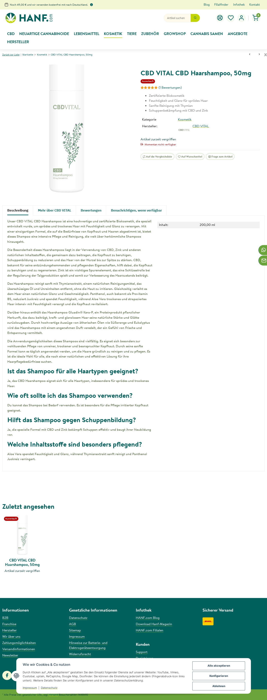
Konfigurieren (218, 675)
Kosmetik (184, 119)
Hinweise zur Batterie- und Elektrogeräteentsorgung (88, 645)
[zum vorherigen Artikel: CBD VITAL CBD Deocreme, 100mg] (249, 54)
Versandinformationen (18, 649)
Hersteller (9, 630)
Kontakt (254, 4)
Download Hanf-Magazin (154, 624)
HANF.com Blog (148, 617)
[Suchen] (195, 18)
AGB (72, 624)
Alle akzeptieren (219, 665)
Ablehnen (218, 686)
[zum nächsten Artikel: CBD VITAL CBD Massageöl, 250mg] (259, 54)
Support (141, 652)
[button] (230, 18)
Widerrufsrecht (80, 654)
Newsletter (10, 655)
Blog (207, 4)
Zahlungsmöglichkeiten (19, 642)
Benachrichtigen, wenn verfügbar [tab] (136, 210)
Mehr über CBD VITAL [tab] (54, 210)
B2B (5, 617)
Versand (53, 694)
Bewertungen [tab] (91, 210)
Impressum (30, 687)
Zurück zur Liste (10, 54)
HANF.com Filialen (149, 630)
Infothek (239, 4)
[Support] (220, 18)
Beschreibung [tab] (17, 210)
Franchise (9, 624)
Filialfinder (221, 4)
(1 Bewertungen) (170, 87)
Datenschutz (49, 687)
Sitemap (75, 630)
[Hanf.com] (29, 18)
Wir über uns (11, 636)
